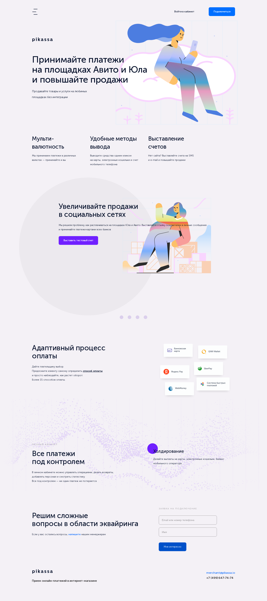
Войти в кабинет (184, 11)
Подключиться (221, 11)
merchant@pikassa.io (220, 572)
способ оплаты (93, 371)
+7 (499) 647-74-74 (219, 578)
